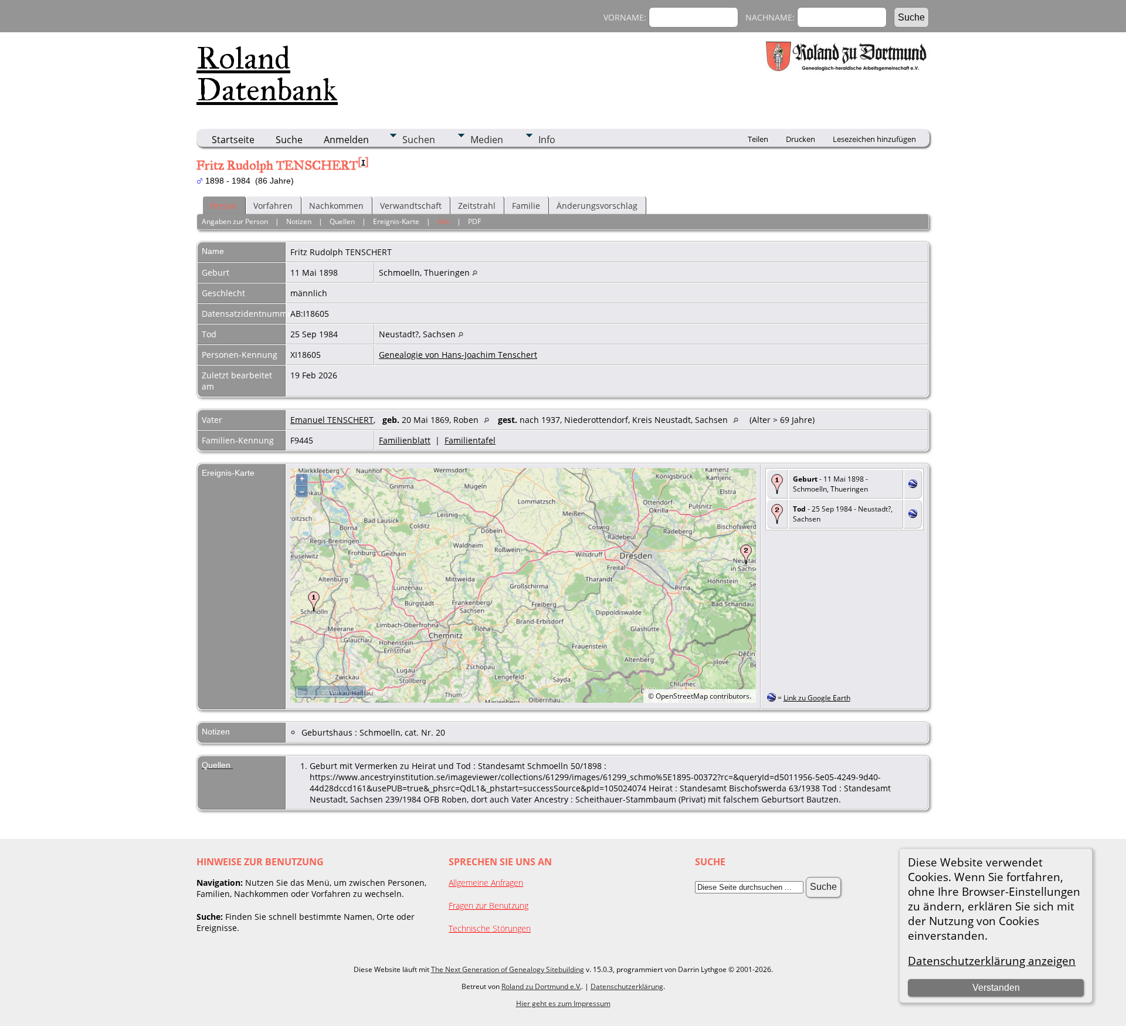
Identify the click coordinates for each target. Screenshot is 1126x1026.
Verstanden (996, 988)
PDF (474, 221)
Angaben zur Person (235, 221)
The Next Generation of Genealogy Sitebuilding (507, 969)
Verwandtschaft (411, 205)
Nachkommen (336, 205)
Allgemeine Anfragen (486, 882)
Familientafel (470, 440)
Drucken (800, 139)
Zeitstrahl (477, 205)
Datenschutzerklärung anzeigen (992, 960)
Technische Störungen (490, 928)
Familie (526, 205)
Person (223, 205)
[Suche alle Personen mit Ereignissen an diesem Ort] (474, 272)
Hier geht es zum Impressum (563, 1003)
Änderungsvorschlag (597, 205)
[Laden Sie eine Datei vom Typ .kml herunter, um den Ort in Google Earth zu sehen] (912, 484)
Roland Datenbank (267, 74)
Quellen (342, 221)
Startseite (233, 139)
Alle (443, 221)
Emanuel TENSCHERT (332, 419)
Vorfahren (273, 205)
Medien (486, 139)
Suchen (418, 139)
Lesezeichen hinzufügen (874, 139)
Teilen (758, 139)
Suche (289, 139)
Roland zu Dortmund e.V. (541, 986)
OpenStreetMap (682, 696)
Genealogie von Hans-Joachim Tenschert (458, 354)
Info (546, 139)
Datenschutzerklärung (627, 986)
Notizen (298, 221)
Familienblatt (404, 440)
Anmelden (346, 139)
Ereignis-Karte (396, 221)
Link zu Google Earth (817, 698)
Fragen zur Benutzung (488, 905)
